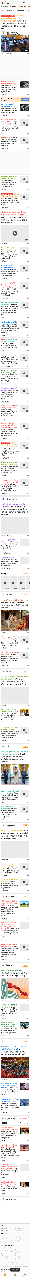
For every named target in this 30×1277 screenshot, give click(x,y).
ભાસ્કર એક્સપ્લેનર (7, 366)
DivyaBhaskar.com (19, 1272)
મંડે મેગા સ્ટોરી (5, 458)
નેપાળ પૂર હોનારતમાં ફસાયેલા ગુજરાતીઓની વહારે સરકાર (21, 1256)
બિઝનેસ (4, 384)
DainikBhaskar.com (5, 1272)
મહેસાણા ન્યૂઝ (4, 1238)
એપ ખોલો (15, 1269)
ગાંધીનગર (4, 298)
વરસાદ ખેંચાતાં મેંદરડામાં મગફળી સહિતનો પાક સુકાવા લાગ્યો (21, 1266)
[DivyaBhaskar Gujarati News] (5, 2)
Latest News (18, 1230)
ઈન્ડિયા (4, 189)
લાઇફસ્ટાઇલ (5, 859)
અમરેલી (19, 1123)
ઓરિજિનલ (5, 207)
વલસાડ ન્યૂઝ (17, 1236)
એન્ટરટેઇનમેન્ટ (6, 401)
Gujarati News (4, 1230)
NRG (4, 1123)
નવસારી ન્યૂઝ (4, 1236)
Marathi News (18, 1228)
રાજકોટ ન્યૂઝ (4, 1240)
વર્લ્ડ (3, 317)
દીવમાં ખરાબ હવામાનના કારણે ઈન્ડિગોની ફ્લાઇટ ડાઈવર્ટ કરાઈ (21, 1247)
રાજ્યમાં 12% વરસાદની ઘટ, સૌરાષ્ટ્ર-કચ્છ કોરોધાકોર (7, 1247)
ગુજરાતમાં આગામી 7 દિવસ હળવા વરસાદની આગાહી (7, 1262)
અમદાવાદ (4, 243)
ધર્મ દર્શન (4, 148)
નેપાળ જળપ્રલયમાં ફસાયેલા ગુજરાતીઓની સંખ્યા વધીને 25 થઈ (21, 1254)
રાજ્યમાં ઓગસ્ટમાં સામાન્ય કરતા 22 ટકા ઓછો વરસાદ (21, 1264)
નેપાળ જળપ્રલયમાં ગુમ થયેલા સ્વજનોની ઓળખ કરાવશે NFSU (21, 1250)
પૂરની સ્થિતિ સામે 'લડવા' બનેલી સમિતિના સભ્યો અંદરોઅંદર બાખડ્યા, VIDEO (7, 1266)
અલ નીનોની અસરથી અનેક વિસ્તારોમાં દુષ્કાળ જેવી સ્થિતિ (7, 1260)
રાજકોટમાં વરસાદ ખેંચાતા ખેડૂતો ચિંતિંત (7, 1264)
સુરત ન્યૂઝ (17, 1240)
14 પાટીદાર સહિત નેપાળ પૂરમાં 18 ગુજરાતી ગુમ (7, 1258)
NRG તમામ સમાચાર (23, 1118)
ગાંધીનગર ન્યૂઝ (18, 1238)
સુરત (3, 94)
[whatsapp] (25, 53)
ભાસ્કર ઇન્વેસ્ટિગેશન (7, 53)
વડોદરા (4, 493)
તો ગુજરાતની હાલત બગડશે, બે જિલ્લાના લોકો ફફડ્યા (21, 1262)
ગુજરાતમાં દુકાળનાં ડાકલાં (20, 1258)
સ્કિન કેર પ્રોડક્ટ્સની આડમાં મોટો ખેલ (7, 1254)
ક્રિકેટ (3, 115)
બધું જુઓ (25, 573)
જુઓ (15, 1275)
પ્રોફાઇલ (25, 1275)
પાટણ (3, 419)
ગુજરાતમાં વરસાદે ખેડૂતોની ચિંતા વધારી (7, 1252)
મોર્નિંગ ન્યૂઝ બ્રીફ (5, 1250)
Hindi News (4, 1228)
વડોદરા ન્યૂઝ (4, 1242)
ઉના (3, 133)
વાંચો (5, 1275)
